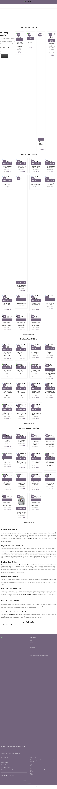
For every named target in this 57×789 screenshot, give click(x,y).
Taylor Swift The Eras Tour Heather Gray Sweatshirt (21, 512)
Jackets (20, 50)
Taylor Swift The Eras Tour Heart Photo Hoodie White (7, 324)
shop (18, 50)
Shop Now (4, 56)
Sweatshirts (8, 445)
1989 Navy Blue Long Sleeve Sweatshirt (35, 443)
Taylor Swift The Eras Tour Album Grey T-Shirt (7, 354)
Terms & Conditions (5, 767)
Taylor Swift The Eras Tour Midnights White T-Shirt (50, 393)
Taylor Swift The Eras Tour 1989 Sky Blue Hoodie (35, 305)
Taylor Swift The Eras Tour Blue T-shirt (35, 372)
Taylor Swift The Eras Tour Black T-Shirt (50, 352)
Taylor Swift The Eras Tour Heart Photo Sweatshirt (7, 504)
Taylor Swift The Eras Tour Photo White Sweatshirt (35, 504)
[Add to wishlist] (21, 34)
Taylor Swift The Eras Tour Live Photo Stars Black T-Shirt (21, 393)
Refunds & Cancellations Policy (8, 769)
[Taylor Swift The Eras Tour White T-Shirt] (32, 762)
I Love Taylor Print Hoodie (7, 167)
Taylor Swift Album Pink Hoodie (7, 183)
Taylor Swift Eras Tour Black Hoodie (21, 286)
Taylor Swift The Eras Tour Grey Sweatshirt (50, 483)
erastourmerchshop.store (42, 655)
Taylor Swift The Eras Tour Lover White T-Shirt (36, 393)
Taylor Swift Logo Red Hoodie (50, 183)
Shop (31, 640)
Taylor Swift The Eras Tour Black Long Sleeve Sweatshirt (50, 463)
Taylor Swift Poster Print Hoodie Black (21, 302)
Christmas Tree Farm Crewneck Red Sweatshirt (50, 443)
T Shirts (8, 357)
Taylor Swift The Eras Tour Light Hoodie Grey (21, 324)
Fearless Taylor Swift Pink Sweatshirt (7, 461)
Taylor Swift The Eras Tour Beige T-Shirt (21, 354)
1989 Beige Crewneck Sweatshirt (7, 442)
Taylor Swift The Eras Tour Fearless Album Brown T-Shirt (7, 393)
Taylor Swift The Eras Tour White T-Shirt (45, 760)
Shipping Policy (4, 762)
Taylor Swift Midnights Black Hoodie (7, 305)
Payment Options (5, 764)
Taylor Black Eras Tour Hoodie (30, 46)
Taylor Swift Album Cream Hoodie (41, 47)
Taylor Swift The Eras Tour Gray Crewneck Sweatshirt (36, 484)
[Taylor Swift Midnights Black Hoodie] (32, 771)
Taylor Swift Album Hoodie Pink (52, 46)
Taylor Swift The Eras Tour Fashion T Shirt (50, 373)
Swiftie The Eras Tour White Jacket (19, 47)
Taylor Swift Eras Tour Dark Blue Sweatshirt (35, 462)
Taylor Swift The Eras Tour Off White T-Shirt (21, 413)
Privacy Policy (4, 760)
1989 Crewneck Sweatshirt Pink (21, 441)
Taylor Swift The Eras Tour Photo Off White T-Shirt (36, 413)
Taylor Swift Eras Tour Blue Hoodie (35, 183)
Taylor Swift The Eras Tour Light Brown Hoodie (36, 324)
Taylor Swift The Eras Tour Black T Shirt (35, 352)
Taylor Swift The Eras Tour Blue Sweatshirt (21, 483)
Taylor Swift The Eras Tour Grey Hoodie (50, 303)
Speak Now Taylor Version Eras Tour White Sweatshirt (21, 462)
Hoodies (29, 49)
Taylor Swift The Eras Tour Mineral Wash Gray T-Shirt (7, 413)
